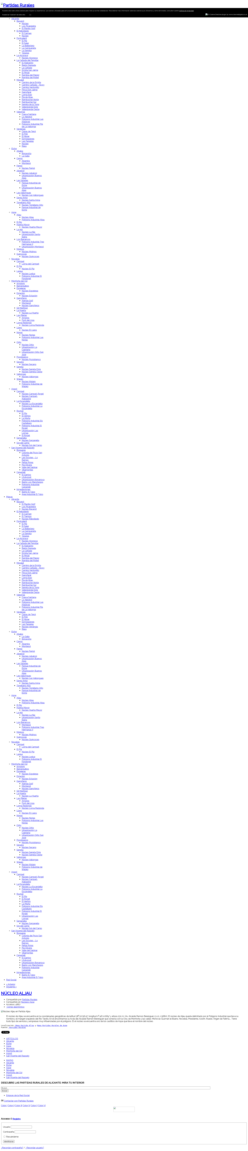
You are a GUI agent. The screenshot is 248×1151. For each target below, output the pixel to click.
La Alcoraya (22, 55)
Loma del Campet (30, 264)
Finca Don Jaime (29, 90)
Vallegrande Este (30, 107)
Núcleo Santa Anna (31, 200)
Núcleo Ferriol (28, 168)
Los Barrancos (23, 239)
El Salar (25, 43)
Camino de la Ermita (31, 82)
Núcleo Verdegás (30, 627)
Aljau (19, 215)
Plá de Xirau (27, 97)
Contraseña (8, 1132)
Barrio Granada (29, 65)
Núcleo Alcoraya (30, 58)
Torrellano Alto (24, 202)
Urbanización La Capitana (29, 348)
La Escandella (23, 401)
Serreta (20, 367)
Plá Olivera (27, 465)
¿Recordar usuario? (35, 1147)
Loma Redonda (24, 322)
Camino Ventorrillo (30, 87)
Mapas (9, 497)
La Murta (26, 418)
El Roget (26, 435)
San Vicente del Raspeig (22, 448)
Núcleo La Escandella (32, 403)
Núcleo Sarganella (30, 440)
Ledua (20, 271)
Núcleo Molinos (29, 251)
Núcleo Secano (29, 364)
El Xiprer (25, 136)
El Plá (24, 40)
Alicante (15, 18)
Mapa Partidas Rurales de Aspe (52, 1025)
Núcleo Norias (28, 335)
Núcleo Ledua (28, 273)
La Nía (20, 229)
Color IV (26, 1105)
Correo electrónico (15, 1007)
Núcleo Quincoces (30, 256)
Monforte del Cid (19, 281)
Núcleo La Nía (28, 232)
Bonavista (26, 153)
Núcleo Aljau (28, 217)
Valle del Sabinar (29, 467)
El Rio (19, 222)
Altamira (26, 161)
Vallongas (21, 374)
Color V (34, 1105)
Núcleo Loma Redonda (33, 325)
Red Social (11, 980)
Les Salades (22, 180)
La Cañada (27, 67)
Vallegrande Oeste (30, 109)
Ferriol (19, 166)
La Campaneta (29, 48)
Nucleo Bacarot (29, 509)
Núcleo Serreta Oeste (32, 372)
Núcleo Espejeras (30, 291)
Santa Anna (22, 197)
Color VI (42, 1105)
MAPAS (9, 1060)
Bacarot (20, 21)
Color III (18, 1105)
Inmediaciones (23, 489)
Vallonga (21, 112)
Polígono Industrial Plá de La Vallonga (32, 125)
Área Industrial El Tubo (32, 494)
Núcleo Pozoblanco (31, 359)
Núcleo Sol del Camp (32, 445)
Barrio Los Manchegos (32, 482)
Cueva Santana (29, 114)
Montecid (26, 303)
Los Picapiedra (29, 26)
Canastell (21, 472)
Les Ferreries (28, 141)
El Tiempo (27, 516)
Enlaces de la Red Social (18, 1095)
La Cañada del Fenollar (27, 60)
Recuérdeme (12, 1137)
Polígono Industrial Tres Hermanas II (33, 243)
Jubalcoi (20, 170)
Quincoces (22, 254)
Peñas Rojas (27, 462)
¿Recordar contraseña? (12, 1147)
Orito (19, 342)
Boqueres (21, 450)
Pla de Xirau (27, 580)
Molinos (20, 249)
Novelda (15, 259)
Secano (20, 362)
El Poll (25, 134)
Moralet (20, 80)
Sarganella (22, 438)
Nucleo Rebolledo (30, 519)
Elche (14, 148)
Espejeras (21, 288)
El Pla (24, 413)
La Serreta (27, 50)
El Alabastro (27, 63)
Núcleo (25, 23)
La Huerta (21, 310)
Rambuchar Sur (29, 102)
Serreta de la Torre (30, 104)
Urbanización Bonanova (33, 479)
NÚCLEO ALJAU (16, 993)
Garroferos (22, 298)
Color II (11, 1105)
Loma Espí (27, 94)
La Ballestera (28, 45)
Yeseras (25, 53)
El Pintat (26, 72)
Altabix (20, 151)
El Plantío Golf (28, 28)
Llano (19, 327)
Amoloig (21, 283)
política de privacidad (186, 11)
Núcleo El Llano (29, 330)
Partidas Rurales (29, 999)
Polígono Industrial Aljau (33, 219)
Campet (20, 261)
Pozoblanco (22, 357)
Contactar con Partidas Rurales (19, 1101)
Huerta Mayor (23, 224)
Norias (20, 332)
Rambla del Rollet (30, 77)
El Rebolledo (23, 31)
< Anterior (10, 984)
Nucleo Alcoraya (30, 541)
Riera (24, 146)
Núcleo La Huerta (30, 313)
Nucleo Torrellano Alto (32, 205)
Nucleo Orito (28, 345)
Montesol (26, 163)
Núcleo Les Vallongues (33, 195)
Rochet (20, 411)
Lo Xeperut (27, 117)
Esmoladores (28, 139)
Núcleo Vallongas (30, 376)
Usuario (6, 1127)
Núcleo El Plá (28, 269)
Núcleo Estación (29, 295)
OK (30, 15)
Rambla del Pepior (30, 75)
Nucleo (25, 36)
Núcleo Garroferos (30, 305)
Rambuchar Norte (30, 99)
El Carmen (27, 33)
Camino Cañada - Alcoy (33, 85)
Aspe (13, 212)
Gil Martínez (22, 308)
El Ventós (26, 416)
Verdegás (21, 129)
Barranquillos (23, 286)
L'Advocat (26, 477)
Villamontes (27, 470)
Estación (21, 293)
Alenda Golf (27, 300)
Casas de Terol (29, 131)
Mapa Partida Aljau (24, 1025)
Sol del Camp (23, 443)
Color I (4, 1105)
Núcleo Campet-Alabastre (30, 397)
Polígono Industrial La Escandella (32, 407)
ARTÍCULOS (12, 1038)
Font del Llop (28, 320)
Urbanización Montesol (33, 246)
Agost (14, 389)
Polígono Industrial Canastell (30, 485)
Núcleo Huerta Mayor (32, 227)
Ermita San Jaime (30, 70)
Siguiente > (11, 987)
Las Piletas (22, 315)
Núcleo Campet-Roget (33, 394)
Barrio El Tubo (28, 492)
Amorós (25, 318)
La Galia (25, 156)
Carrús (20, 158)
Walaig (20, 379)
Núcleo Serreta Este (31, 369)
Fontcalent (22, 38)
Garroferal (26, 92)
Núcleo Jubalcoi (29, 173)
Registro (17, 1119)
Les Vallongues (24, 193)
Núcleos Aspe (27, 1002)
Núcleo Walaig (29, 381)
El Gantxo (26, 474)
